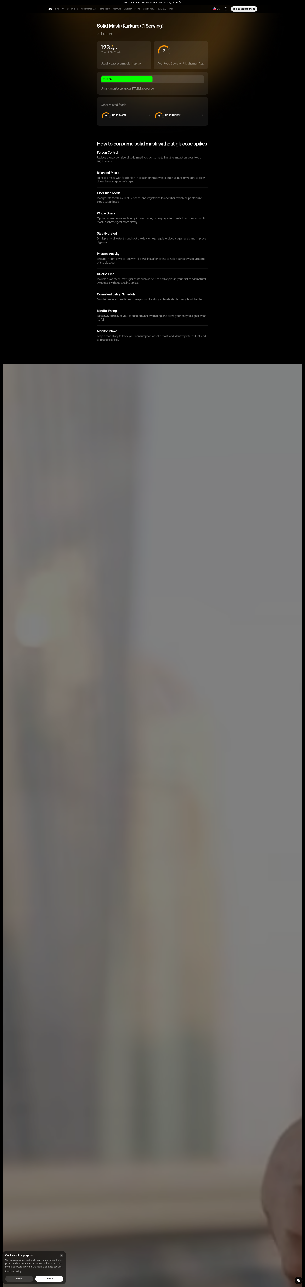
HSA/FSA (161, 9)
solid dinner (169, 116)
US (218, 9)
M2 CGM (117, 9)
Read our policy (13, 1271)
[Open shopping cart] (225, 8)
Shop (171, 9)
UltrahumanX (149, 9)
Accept (49, 1279)
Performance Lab (88, 9)
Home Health (104, 9)
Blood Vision (72, 9)
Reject (19, 1279)
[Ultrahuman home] (50, 9)
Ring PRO (59, 9)
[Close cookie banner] (61, 1255)
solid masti (115, 116)
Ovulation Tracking (132, 9)
